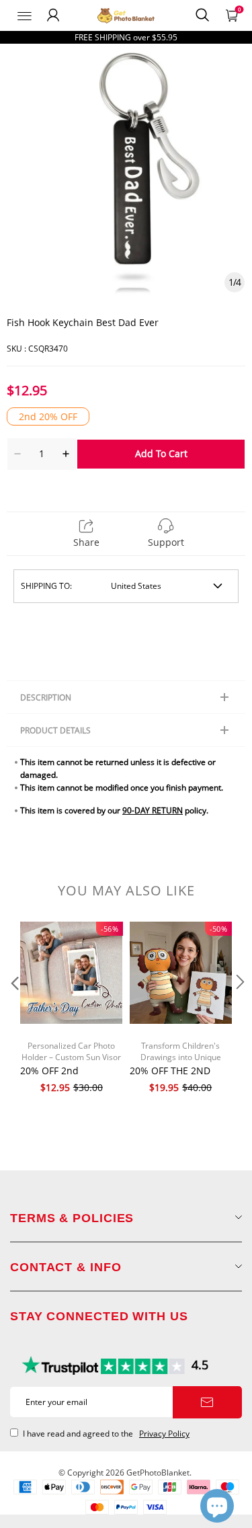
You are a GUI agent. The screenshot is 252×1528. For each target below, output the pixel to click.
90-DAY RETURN (152, 810)
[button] (13, 1009)
